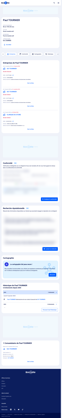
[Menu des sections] (3, 54)
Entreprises (12, 54)
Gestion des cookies (18, 414)
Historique (50, 54)
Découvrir (52, 274)
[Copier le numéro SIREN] (13, 75)
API (2, 388)
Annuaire (4, 386)
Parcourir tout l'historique (50, 310)
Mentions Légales (41, 414)
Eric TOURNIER (7, 40)
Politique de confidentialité (29, 414)
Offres (3, 381)
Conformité (25, 54)
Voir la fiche (30, 83)
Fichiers (3, 383)
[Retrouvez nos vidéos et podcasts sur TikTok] (22, 409)
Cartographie (37, 54)
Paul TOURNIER (11, 299)
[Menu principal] (58, 3)
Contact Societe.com (6, 396)
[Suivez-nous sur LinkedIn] (11, 409)
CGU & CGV (9, 414)
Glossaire (4, 398)
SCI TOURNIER (41, 299)
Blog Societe (4, 406)
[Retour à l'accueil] (30, 372)
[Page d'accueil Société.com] (5, 2)
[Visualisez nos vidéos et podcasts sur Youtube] (18, 409)
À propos (3, 414)
